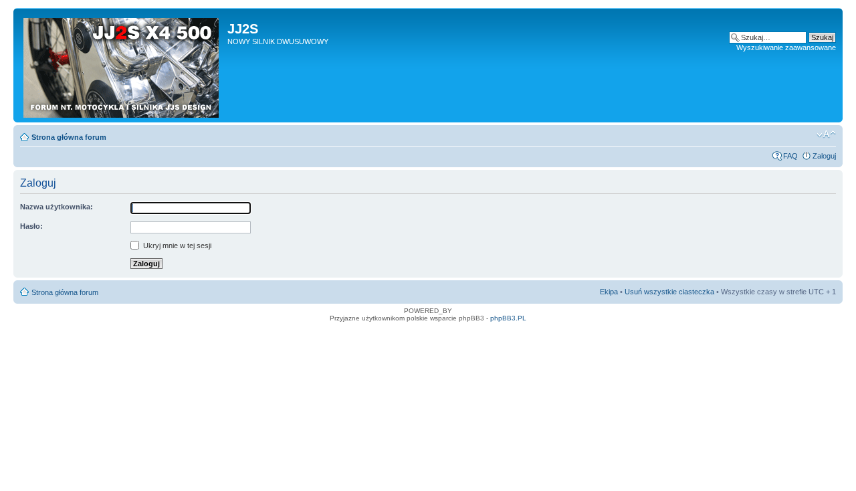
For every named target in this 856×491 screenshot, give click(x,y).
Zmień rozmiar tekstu (826, 134)
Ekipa (609, 292)
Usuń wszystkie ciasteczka (669, 292)
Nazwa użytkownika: (56, 207)
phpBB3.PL (508, 318)
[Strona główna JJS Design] (122, 65)
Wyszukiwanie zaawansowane (786, 47)
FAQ (790, 156)
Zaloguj (824, 156)
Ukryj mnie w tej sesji (176, 245)
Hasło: (31, 226)
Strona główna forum (68, 137)
